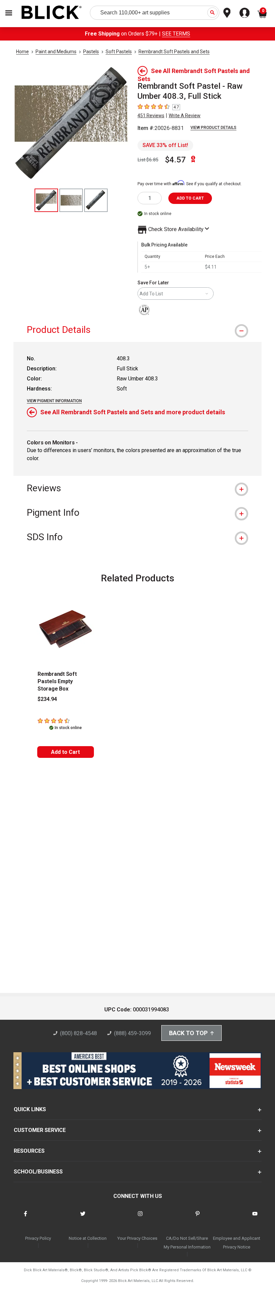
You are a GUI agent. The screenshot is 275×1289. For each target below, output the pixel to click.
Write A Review (185, 115)
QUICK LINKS (30, 1109)
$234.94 (47, 699)
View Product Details (213, 127)
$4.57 (175, 159)
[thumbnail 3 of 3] (96, 200)
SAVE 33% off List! (165, 145)
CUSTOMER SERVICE (40, 1130)
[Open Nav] (8, 12)
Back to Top (188, 1032)
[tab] (137, 329)
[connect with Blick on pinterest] (197, 1218)
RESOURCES (29, 1151)
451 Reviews (151, 115)
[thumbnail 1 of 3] (46, 200)
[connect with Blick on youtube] (255, 1218)
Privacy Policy (38, 1238)
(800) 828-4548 (78, 1033)
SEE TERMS (176, 33)
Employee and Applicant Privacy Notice (236, 1242)
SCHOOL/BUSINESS (38, 1171)
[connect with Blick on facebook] (25, 1218)
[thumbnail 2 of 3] (71, 200)
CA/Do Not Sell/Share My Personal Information (187, 1242)
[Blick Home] (51, 12)
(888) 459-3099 (132, 1033)
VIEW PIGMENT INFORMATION (54, 401)
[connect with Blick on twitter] (83, 1218)
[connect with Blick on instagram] (140, 1218)
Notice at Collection (88, 1238)
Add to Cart (65, 752)
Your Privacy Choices (137, 1238)
